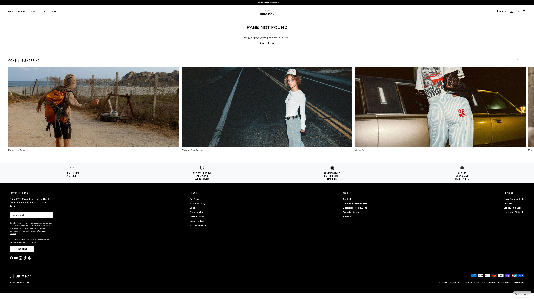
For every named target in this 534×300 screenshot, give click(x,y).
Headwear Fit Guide (514, 212)
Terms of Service (472, 282)
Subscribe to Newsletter (355, 203)
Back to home (267, 43)
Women (21, 11)
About (54, 11)
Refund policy (504, 282)
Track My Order (351, 212)
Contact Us (348, 199)
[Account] (511, 11)
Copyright (443, 282)
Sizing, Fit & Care (512, 208)
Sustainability (196, 212)
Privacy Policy (28, 240)
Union (193, 208)
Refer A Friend (197, 216)
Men (10, 11)
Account (347, 216)
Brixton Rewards (198, 225)
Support (508, 203)
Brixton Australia (23, 282)
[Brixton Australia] (267, 11)
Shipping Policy (488, 282)
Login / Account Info (514, 199)
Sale (43, 11)
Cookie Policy (518, 282)
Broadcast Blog (197, 203)
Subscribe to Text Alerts (355, 208)
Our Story (194, 199)
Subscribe (21, 249)
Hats (33, 11)
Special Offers (197, 221)
